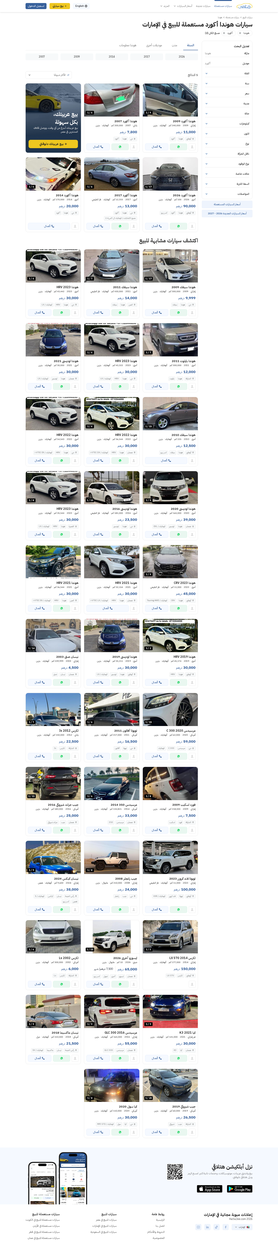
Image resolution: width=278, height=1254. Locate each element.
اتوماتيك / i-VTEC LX (99, 600)
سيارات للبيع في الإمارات (104, 1226)
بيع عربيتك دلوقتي (51, 144)
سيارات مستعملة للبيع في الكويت (43, 1220)
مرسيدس (181, 748)
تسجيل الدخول (36, 6)
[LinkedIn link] (207, 1227)
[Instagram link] (198, 1227)
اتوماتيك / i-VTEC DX (99, 452)
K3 (175, 1050)
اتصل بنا (160, 1226)
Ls (55, 975)
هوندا (181, 138)
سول (119, 1124)
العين (131, 304)
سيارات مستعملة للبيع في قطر (44, 1232)
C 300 (171, 748)
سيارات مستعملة (223, 6)
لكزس (62, 748)
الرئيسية (160, 1220)
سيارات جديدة (203, 6)
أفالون (117, 748)
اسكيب (172, 822)
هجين (75, 901)
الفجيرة (71, 526)
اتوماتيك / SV (38, 1050)
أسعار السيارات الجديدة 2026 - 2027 (227, 213)
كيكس (50, 896)
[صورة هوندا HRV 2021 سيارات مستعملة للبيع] (111, 561)
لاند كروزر (172, 896)
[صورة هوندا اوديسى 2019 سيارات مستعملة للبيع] (111, 635)
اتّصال (155, 147)
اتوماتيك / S (39, 896)
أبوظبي (188, 138)
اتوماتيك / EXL (159, 526)
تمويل (106, 976)
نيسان (63, 674)
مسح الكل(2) (212, 33)
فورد (180, 822)
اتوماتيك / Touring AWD (157, 600)
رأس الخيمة (69, 896)
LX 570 (170, 975)
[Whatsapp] (178, 146)
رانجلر (117, 896)
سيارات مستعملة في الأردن (46, 1226)
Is (55, 748)
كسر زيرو (164, 212)
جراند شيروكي (52, 822)
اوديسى (54, 378)
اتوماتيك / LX (47, 304)
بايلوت (172, 378)
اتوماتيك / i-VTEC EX (43, 452)
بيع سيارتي (58, 6)
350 (111, 822)
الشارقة (188, 378)
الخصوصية (159, 1238)
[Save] (147, 88)
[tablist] (112, 45)
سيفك (175, 304)
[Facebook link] (226, 1227)
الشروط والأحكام (156, 1232)
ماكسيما (50, 1050)
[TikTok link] (217, 1227)
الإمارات (242, 1227)
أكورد (173, 138)
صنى (55, 674)
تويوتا (125, 748)
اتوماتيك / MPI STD (105, 1124)
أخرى (113, 976)
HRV (58, 304)
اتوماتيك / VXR (159, 896)
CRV (173, 600)
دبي (131, 138)
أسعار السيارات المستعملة (227, 204)
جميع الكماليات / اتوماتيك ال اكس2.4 (120, 218)
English (79, 6)
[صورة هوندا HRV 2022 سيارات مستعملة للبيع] (53, 413)
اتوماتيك (161, 748)
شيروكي (171, 1124)
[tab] (190, 45)
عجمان (71, 378)
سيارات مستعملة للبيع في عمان (44, 1238)
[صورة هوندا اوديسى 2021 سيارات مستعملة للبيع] (53, 339)
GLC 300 (108, 1050)
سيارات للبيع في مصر (106, 1220)
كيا (181, 1050)
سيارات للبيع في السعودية (104, 1232)
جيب (63, 822)
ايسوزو (121, 976)
